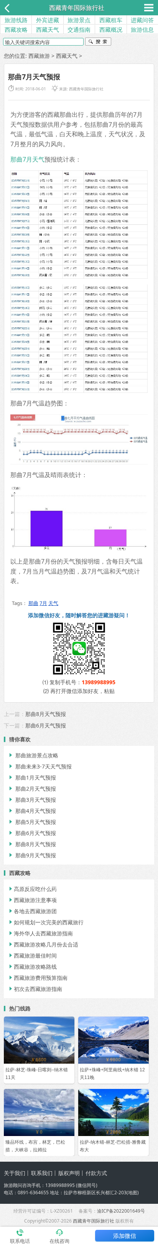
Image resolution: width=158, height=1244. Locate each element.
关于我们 (14, 1173)
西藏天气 (47, 29)
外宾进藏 (47, 20)
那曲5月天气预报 (32, 822)
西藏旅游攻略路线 (32, 966)
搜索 (98, 42)
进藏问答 (142, 20)
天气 (53, 603)
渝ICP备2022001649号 (121, 1211)
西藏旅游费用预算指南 (37, 977)
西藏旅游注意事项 (32, 900)
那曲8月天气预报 (45, 714)
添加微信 (124, 1235)
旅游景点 (79, 20)
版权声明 (69, 1173)
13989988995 (98, 682)
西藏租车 (110, 20)
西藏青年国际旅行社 (76, 7)
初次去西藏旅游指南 (35, 988)
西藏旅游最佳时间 (32, 955)
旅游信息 (142, 29)
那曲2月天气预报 (32, 788)
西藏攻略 (16, 29)
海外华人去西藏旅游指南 (40, 933)
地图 (132, 1192)
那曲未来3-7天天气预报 (40, 766)
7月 (43, 603)
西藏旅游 (39, 55)
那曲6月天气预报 (45, 725)
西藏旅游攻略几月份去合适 (43, 944)
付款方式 (96, 1173)
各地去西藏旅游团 (32, 911)
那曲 (33, 603)
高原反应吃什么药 (32, 889)
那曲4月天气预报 (32, 810)
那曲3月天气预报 (32, 799)
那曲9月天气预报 (32, 855)
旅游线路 (16, 20)
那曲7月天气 (27, 159)
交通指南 (79, 29)
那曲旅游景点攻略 (33, 755)
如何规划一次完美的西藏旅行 (46, 922)
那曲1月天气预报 (32, 777)
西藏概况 (110, 29)
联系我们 (42, 1173)
